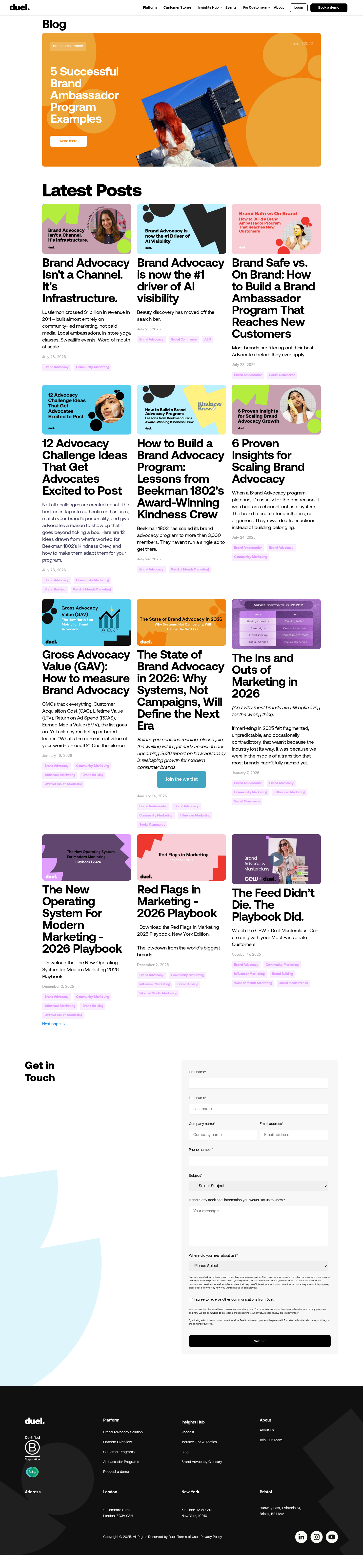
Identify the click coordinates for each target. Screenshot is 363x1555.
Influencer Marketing (59, 775)
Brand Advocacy (56, 367)
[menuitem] (352, 5)
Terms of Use (187, 1537)
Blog (185, 1452)
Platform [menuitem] (150, 8)
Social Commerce (184, 339)
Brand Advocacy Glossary (202, 1462)
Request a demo (116, 1472)
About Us (267, 1430)
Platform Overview (117, 1442)
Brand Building (54, 589)
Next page (53, 1024)
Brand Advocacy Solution (123, 1432)
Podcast (188, 1432)
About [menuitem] (279, 8)
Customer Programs (119, 1452)
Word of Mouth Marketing (92, 589)
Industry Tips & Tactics (199, 1442)
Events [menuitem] (231, 8)
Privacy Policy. (212, 1537)
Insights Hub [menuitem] (208, 8)
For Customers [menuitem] (255, 8)
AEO (207, 339)
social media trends (293, 983)
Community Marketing (92, 367)
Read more (68, 141)
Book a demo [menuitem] (328, 8)
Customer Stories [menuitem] (177, 8)
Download (150, 927)
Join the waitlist (181, 779)
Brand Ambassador (68, 46)
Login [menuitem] (298, 8)
